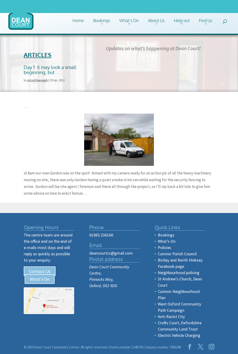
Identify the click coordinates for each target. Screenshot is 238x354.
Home (78, 20)
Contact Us (39, 271)
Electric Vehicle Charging (179, 335)
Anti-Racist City (171, 316)
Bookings (101, 20)
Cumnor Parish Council (177, 253)
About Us (156, 20)
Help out (182, 20)
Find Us (205, 20)
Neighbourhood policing (178, 272)
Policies (164, 247)
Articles (37, 55)
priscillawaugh (37, 80)
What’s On (129, 20)
